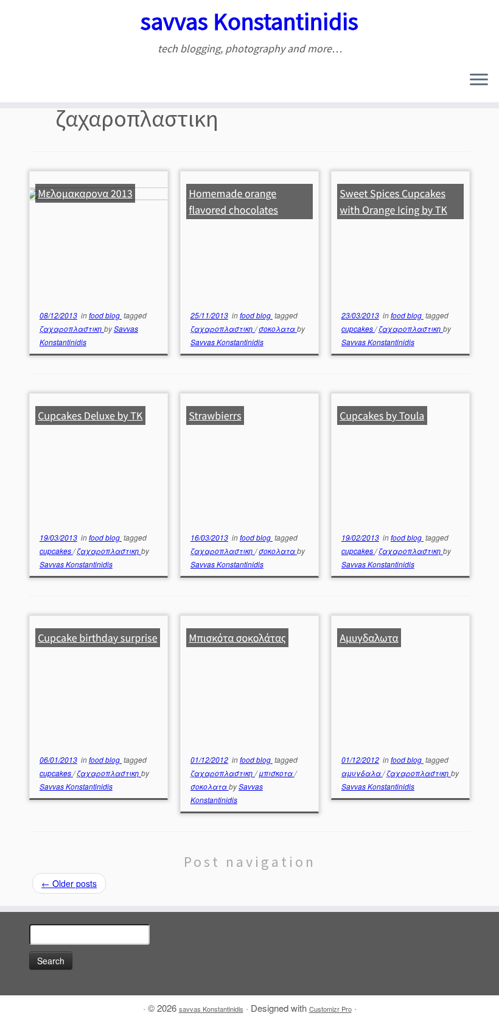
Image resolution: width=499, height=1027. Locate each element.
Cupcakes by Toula (382, 415)
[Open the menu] (479, 80)
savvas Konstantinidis (249, 21)
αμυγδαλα (362, 773)
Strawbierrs (215, 415)
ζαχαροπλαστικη (72, 328)
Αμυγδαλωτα (369, 638)
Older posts (69, 883)
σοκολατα (278, 328)
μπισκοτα (277, 773)
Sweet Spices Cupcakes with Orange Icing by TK (393, 201)
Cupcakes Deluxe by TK (90, 415)
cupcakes (358, 328)
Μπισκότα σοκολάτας (237, 638)
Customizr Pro (330, 1009)
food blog (105, 315)
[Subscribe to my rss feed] (18, 81)
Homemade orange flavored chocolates (233, 201)
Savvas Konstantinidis (226, 342)
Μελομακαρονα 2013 (85, 193)
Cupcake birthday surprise (97, 638)
